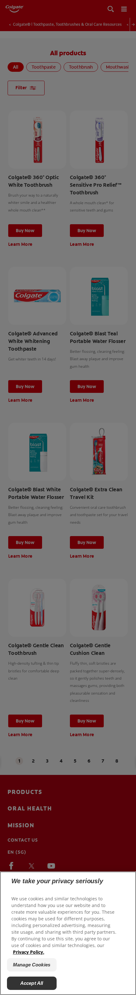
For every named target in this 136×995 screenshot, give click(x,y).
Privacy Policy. (28, 952)
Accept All (31, 983)
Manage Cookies (31, 964)
